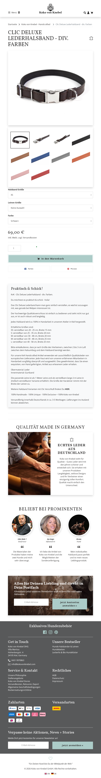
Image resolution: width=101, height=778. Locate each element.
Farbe (11, 215)
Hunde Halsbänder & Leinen (65, 646)
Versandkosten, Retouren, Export (23, 684)
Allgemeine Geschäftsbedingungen (24, 687)
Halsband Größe (16, 189)
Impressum (57, 681)
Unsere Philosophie (17, 675)
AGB (54, 675)
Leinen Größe (14, 202)
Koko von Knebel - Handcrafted (35, 24)
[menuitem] (54, 773)
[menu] (50, 773)
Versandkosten (30, 237)
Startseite (12, 24)
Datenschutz (58, 678)
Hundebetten (58, 649)
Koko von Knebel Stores (19, 681)
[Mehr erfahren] (91, 38)
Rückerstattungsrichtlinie (19, 690)
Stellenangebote (15, 678)
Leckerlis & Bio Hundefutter (65, 652)
